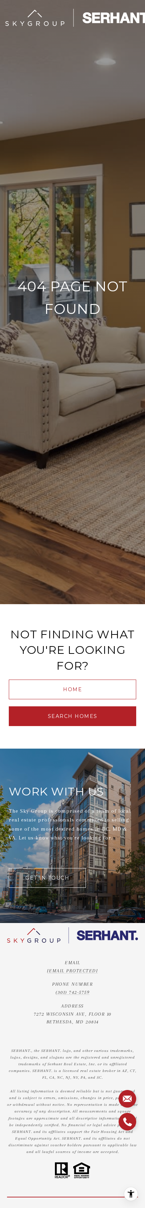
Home (72, 689)
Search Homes (72, 716)
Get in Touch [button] (47, 878)
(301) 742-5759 (72, 992)
